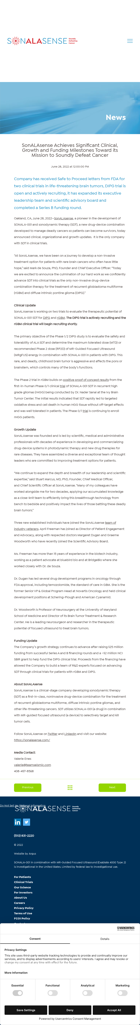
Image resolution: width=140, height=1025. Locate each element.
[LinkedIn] (17, 822)
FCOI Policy (22, 918)
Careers (19, 903)
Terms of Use (23, 913)
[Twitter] (26, 822)
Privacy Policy (24, 908)
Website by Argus (25, 853)
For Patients (22, 877)
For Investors (23, 892)
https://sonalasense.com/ (32, 740)
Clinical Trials (23, 882)
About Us (20, 898)
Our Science (22, 887)
